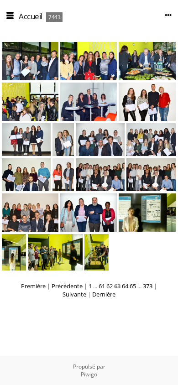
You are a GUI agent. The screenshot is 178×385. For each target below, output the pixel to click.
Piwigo (89, 374)
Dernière (103, 294)
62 (109, 286)
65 (133, 286)
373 (147, 286)
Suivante (74, 294)
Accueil (30, 16)
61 (102, 286)
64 (125, 286)
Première (33, 286)
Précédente (67, 286)
